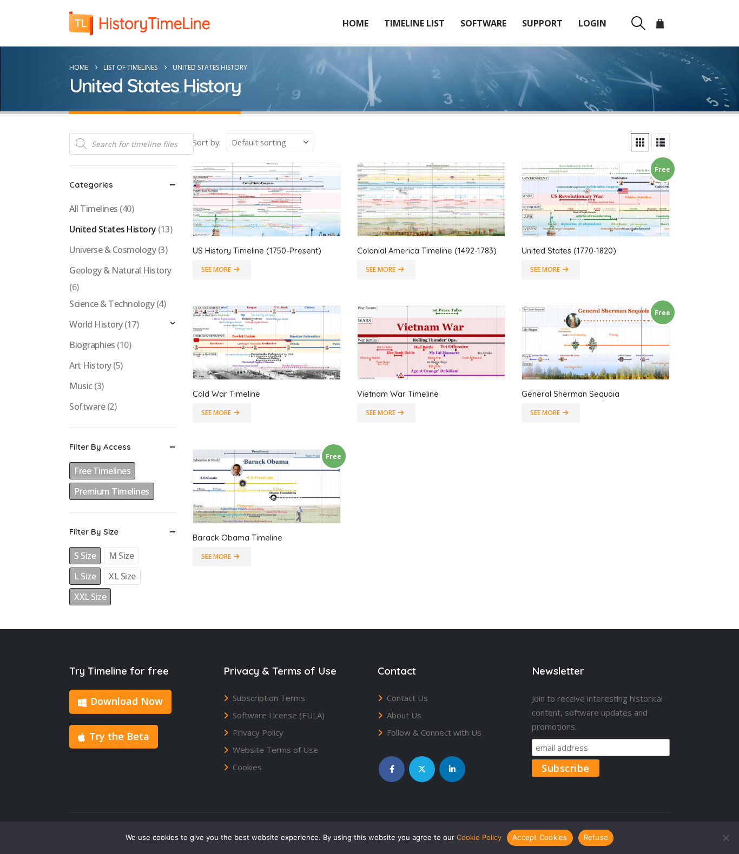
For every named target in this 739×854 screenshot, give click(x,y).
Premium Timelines (111, 491)
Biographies (92, 345)
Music (81, 386)
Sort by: (207, 142)
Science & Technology (111, 304)
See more (216, 269)
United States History (112, 229)
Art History (90, 365)
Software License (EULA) (279, 715)
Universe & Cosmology (112, 250)
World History (96, 324)
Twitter (422, 769)
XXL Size (90, 597)
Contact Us (407, 697)
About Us (404, 715)
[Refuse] (725, 837)
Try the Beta (119, 736)
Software (483, 23)
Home (355, 23)
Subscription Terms (269, 697)
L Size (85, 576)
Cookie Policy (479, 837)
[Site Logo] (139, 23)
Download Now (126, 701)
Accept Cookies (540, 837)
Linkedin (452, 769)
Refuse (596, 837)
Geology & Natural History (120, 270)
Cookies (247, 767)
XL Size (122, 576)
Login (592, 23)
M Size (121, 556)
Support (542, 23)
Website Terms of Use (275, 749)
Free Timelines (102, 471)
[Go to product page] (266, 199)
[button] (638, 23)
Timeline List (414, 23)
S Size (85, 556)
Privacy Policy (258, 732)
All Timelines (93, 209)
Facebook (392, 769)
